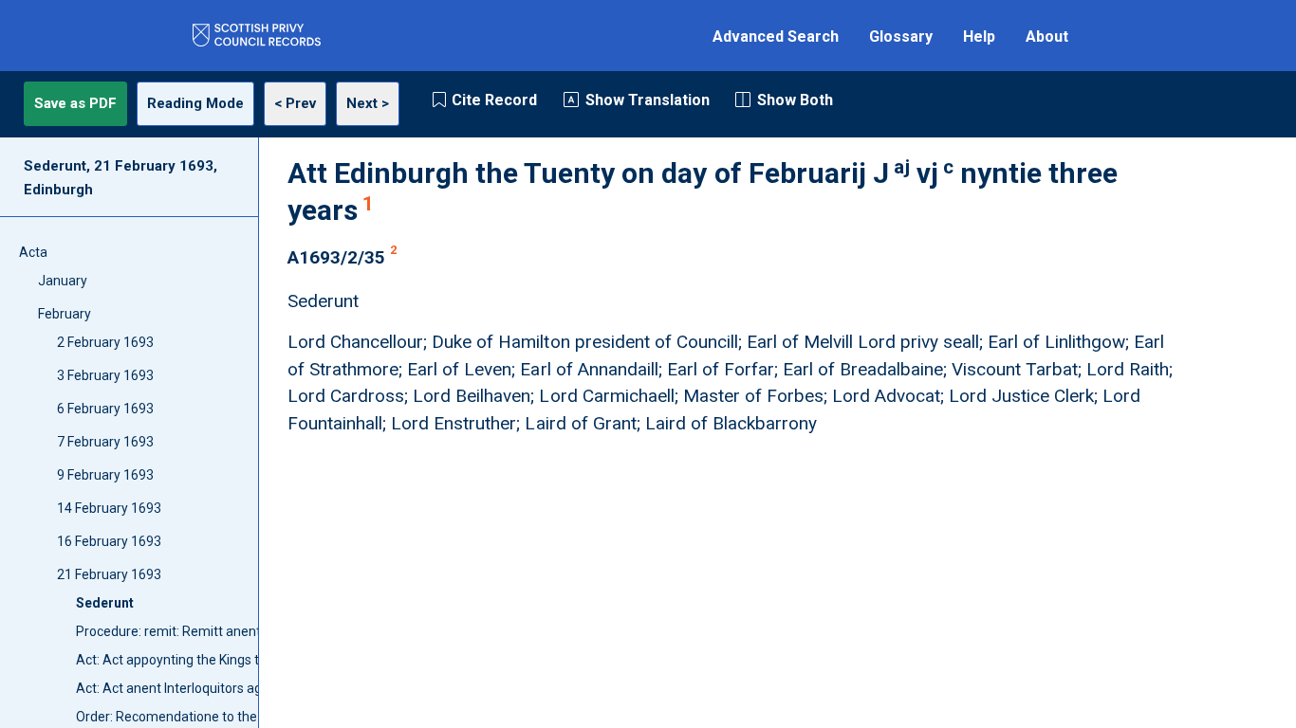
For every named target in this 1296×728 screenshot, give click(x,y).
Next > (367, 103)
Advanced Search (776, 36)
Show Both (795, 100)
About (1047, 36)
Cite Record (494, 100)
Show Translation (647, 100)
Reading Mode (195, 103)
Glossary (901, 36)
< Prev (295, 103)
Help (979, 36)
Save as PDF (75, 103)
